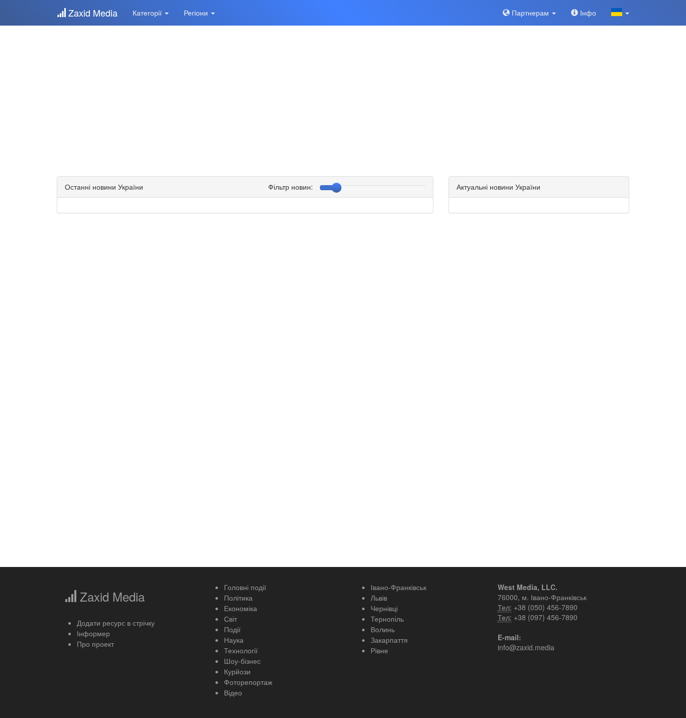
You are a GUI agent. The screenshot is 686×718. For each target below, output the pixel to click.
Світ (230, 619)
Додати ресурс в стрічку (116, 623)
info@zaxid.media (526, 647)
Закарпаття (389, 640)
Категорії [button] (148, 13)
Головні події (245, 587)
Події (232, 629)
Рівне (379, 650)
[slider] (336, 188)
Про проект (95, 644)
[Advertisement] (343, 95)
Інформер (93, 633)
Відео (233, 692)
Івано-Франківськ (398, 587)
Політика (238, 598)
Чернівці (384, 608)
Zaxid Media (92, 12)
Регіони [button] (197, 13)
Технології (241, 650)
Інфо (587, 13)
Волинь (383, 629)
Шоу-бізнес (242, 661)
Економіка (240, 608)
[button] (620, 12)
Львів (379, 598)
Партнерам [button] (530, 13)
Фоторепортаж (248, 682)
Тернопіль (387, 619)
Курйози (237, 671)
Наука (234, 640)
